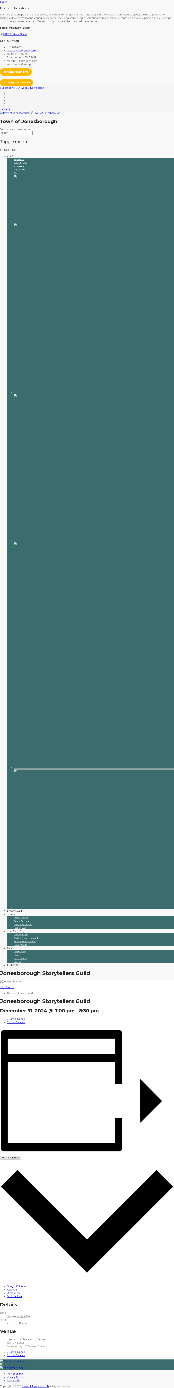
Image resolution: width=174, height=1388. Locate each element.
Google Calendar (17, 1286)
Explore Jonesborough (25, 941)
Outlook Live (14, 1296)
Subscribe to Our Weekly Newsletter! (22, 87)
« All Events (7, 987)
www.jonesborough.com (21, 50)
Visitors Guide (20, 945)
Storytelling (14, 910)
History (17, 955)
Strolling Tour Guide (17, 82)
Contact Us (13, 1380)
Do (15, 173)
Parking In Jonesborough (26, 938)
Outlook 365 (14, 1293)
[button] (8, 150)
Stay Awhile (19, 169)
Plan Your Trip (15, 931)
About (10, 948)
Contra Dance (16, 1018)
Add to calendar (10, 1157)
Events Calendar (22, 921)
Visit (10, 156)
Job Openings (20, 958)
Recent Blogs (20, 951)
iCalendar (12, 1289)
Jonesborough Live (16, 71)
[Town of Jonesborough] (30, 113)
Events (11, 914)
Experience (19, 159)
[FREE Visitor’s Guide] (13, 34)
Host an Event (20, 928)
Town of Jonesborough (35, 1386)
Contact (18, 962)
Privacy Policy (15, 1377)
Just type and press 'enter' (15, 129)
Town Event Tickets (23, 924)
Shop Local (19, 166)
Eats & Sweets (20, 163)
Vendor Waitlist (21, 917)
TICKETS (5, 109)
